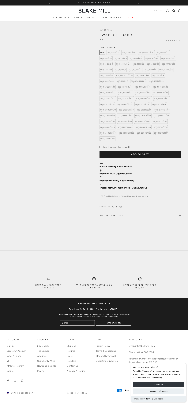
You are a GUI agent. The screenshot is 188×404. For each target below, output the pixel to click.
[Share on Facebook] (109, 207)
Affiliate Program (15, 365)
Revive (40, 371)
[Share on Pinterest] (117, 207)
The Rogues (43, 350)
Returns (71, 350)
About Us (42, 356)
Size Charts (43, 345)
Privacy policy (139, 399)
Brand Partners (111, 17)
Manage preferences (158, 391)
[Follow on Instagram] (22, 380)
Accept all (158, 384)
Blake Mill (106, 30)
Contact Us (72, 365)
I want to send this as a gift (116, 147)
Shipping (71, 345)
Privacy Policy (103, 345)
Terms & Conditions (154, 399)
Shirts (78, 17)
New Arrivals (61, 17)
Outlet (131, 17)
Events (10, 371)
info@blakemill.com (145, 345)
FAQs (70, 356)
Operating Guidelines (107, 360)
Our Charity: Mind (46, 360)
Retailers (71, 360)
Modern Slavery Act (106, 356)
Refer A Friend (14, 356)
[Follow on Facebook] (8, 380)
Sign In (10, 345)
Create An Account (16, 350)
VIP (8, 360)
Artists (91, 17)
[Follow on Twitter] (15, 380)
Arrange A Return (76, 371)
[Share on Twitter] (113, 207)
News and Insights (46, 365)
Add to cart (140, 154)
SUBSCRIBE (114, 323)
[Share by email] (120, 207)
